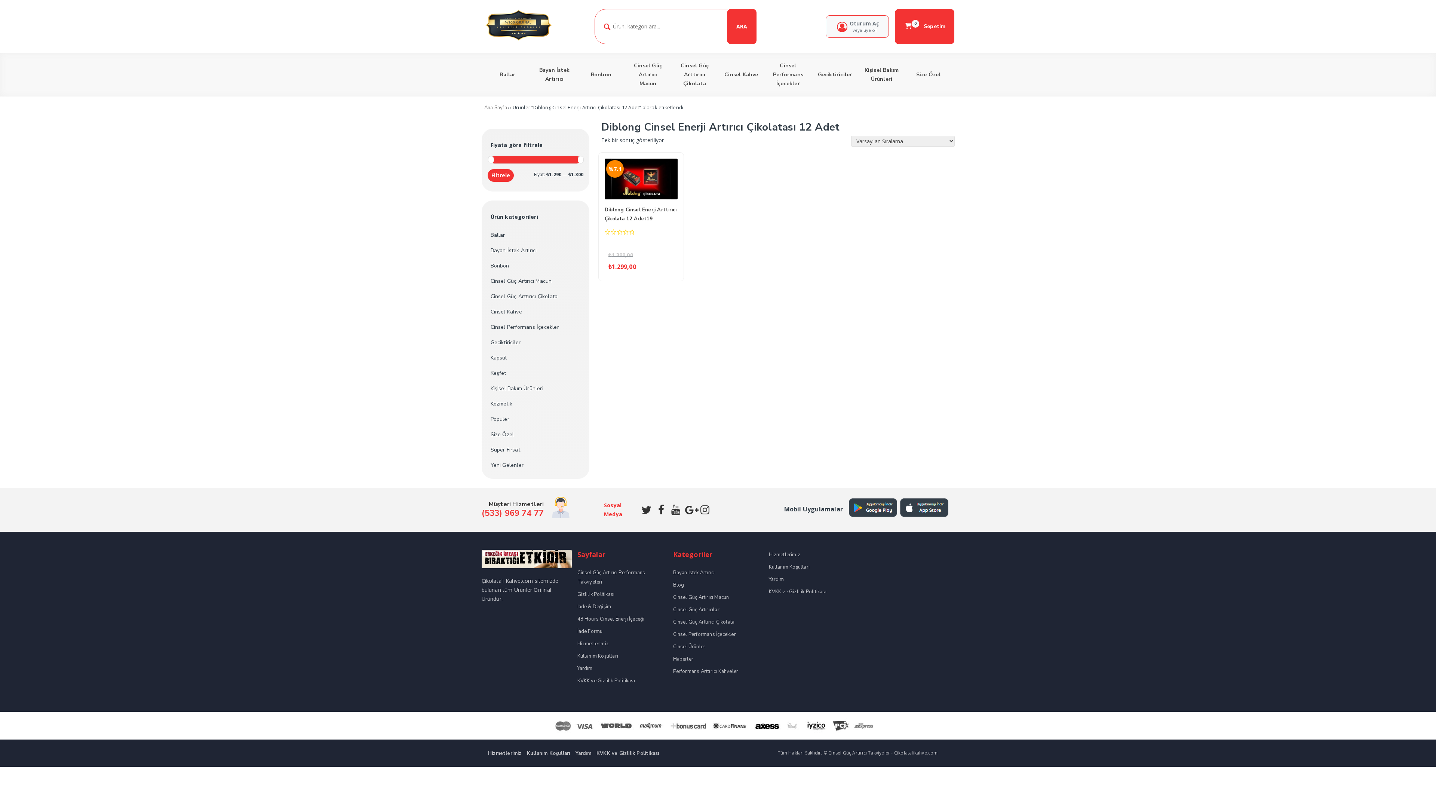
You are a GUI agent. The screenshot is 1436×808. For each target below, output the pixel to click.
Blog (678, 585)
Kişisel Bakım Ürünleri (517, 388)
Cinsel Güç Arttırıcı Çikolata (524, 296)
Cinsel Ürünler (689, 646)
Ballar (498, 235)
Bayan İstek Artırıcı (514, 250)
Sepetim (930, 26)
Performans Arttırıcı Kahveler (706, 671)
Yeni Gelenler (507, 465)
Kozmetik (502, 403)
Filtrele (500, 175)
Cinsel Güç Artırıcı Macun (521, 281)
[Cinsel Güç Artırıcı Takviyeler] (518, 39)
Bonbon (500, 265)
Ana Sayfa (495, 107)
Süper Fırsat (505, 449)
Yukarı (1412, 791)
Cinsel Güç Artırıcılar (696, 609)
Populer (500, 419)
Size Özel (502, 434)
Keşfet (498, 373)
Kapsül (499, 357)
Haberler (683, 659)
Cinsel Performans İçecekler (525, 327)
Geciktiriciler (506, 342)
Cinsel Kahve (506, 311)
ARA (741, 26)
